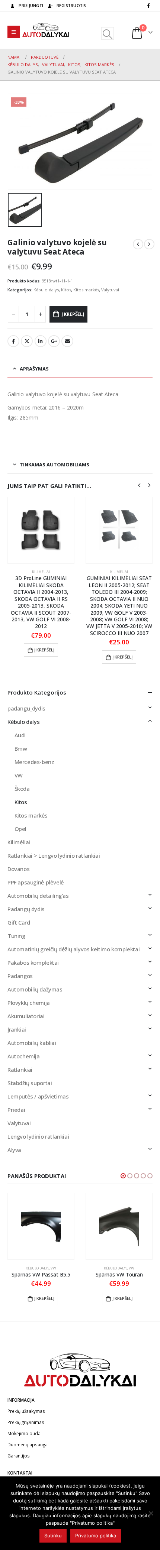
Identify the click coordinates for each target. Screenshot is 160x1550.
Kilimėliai (41, 571)
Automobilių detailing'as (38, 895)
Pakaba (119, 571)
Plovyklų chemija (28, 1002)
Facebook (13, 341)
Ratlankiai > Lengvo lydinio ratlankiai (53, 855)
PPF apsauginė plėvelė (35, 882)
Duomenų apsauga (27, 1451)
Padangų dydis (26, 909)
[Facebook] (148, 5)
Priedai (16, 1109)
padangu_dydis (26, 708)
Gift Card (18, 922)
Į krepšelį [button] (44, 657)
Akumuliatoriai (26, 1016)
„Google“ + (54, 341)
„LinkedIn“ (41, 341)
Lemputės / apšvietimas (37, 1096)
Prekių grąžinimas (25, 1429)
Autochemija (23, 1056)
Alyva (14, 1149)
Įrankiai (16, 1029)
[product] (41, 530)
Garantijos (18, 1463)
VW (19, 775)
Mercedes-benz (34, 762)
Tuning (16, 935)
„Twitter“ (27, 341)
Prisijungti (31, 5)
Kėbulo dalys (46, 289)
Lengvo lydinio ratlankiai (38, 1136)
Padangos (20, 976)
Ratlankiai (19, 1069)
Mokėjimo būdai (24, 1440)
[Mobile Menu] (13, 32)
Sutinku (53, 1535)
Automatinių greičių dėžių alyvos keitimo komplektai (73, 949)
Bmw (21, 748)
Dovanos (18, 869)
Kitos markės (86, 289)
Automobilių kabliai (31, 1042)
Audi (20, 735)
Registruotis (71, 5)
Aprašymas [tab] (34, 368)
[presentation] (139, 484)
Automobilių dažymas (35, 989)
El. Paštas (67, 341)
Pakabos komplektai (33, 962)
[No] (150, 1513)
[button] (123, 1175)
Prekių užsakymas (26, 1418)
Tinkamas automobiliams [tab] (54, 464)
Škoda (22, 788)
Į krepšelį (72, 314)
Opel (20, 828)
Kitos (66, 289)
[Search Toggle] (107, 33)
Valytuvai (110, 289)
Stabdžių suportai (29, 1083)
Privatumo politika (95, 1535)
